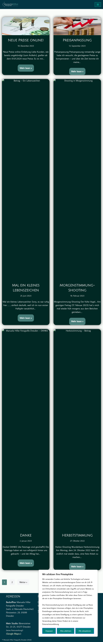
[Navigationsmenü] (98, 4)
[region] (68, 603)
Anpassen (49, 631)
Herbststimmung (77, 535)
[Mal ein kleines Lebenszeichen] (25, 179)
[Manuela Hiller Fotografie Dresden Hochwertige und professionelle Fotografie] (10, 4)
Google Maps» (13, 633)
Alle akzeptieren (85, 631)
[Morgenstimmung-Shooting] (77, 179)
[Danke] (25, 429)
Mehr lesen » (25, 67)
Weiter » (23, 582)
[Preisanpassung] (77, 26)
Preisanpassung (77, 40)
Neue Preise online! (26, 40)
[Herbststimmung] (77, 429)
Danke (26, 535)
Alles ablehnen (65, 631)
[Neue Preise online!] (25, 26)
